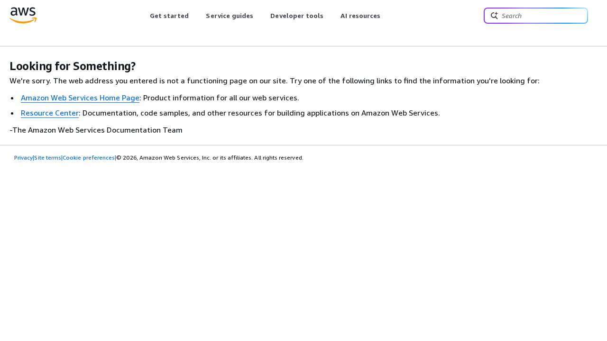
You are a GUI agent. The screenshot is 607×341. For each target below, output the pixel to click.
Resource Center (50, 112)
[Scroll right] (388, 15)
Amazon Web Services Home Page (80, 97)
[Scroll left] (142, 15)
